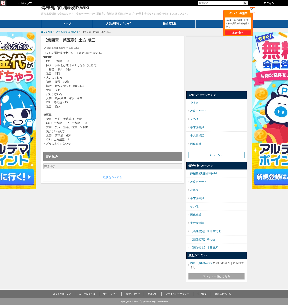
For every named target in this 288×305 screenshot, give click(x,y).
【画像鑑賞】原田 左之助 (205, 231)
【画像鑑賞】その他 (202, 239)
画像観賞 (195, 143)
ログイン (269, 3)
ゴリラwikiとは (87, 293)
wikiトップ (25, 3)
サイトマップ (110, 293)
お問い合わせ (133, 293)
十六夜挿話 (197, 135)
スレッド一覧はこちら (216, 276)
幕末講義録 (197, 127)
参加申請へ (238, 32)
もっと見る (216, 155)
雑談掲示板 (170, 23)
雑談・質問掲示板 (201, 263)
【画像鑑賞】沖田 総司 (204, 247)
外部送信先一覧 (223, 293)
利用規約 (152, 293)
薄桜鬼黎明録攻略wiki (203, 173)
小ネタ (194, 102)
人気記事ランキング (118, 23)
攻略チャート (198, 110)
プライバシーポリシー (177, 293)
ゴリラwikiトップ (62, 293)
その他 (194, 119)
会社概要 (202, 293)
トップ (67, 23)
